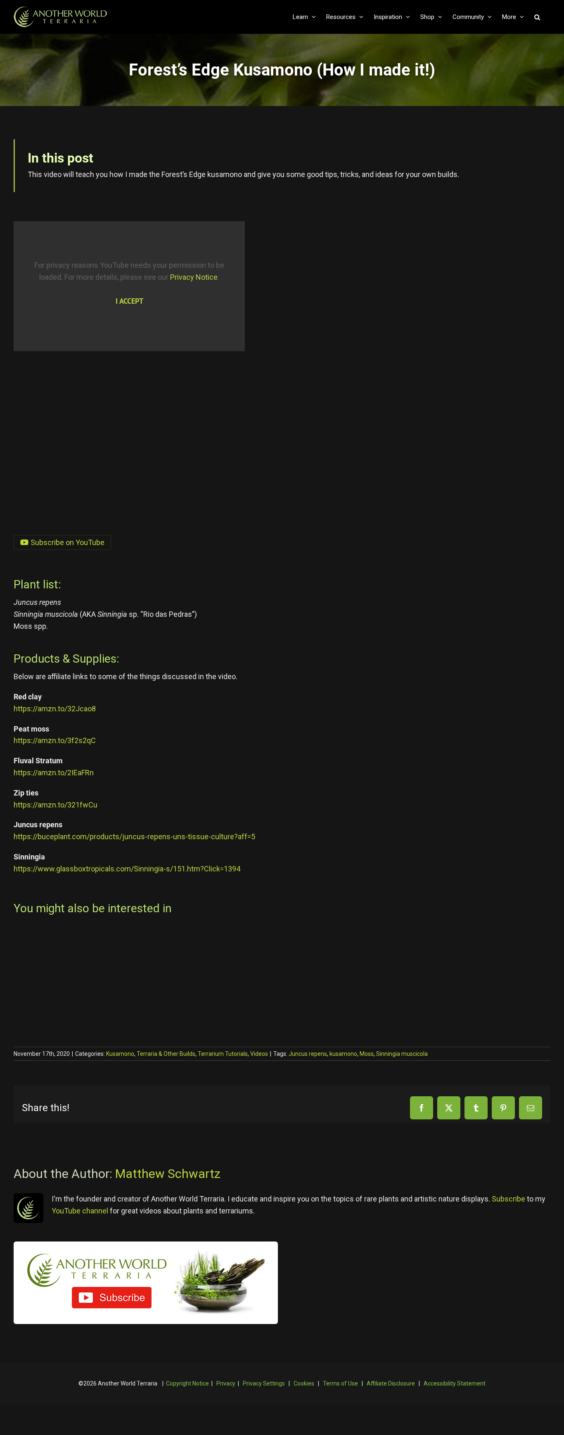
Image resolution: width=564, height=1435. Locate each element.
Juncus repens (308, 1053)
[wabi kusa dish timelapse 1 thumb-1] (75, 936)
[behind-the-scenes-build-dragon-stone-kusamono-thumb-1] (262, 936)
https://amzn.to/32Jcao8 (55, 708)
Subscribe (508, 1198)
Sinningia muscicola (402, 1053)
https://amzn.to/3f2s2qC (55, 740)
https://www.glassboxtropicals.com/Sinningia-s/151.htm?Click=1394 (127, 868)
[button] (537, 17)
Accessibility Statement (455, 1383)
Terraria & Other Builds (166, 1053)
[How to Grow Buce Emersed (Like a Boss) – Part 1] (468, 936)
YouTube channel (80, 1210)
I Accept (129, 301)
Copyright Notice (187, 1383)
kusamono (343, 1053)
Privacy (225, 1383)
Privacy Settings (264, 1383)
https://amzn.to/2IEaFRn (54, 772)
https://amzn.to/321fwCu (55, 804)
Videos (259, 1053)
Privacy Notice (194, 277)
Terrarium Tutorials (223, 1053)
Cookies (304, 1383)
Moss (367, 1053)
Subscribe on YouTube (67, 542)
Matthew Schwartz (167, 1173)
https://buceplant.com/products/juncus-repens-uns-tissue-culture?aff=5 (134, 836)
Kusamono (120, 1053)
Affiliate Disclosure (391, 1383)
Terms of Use (340, 1383)
